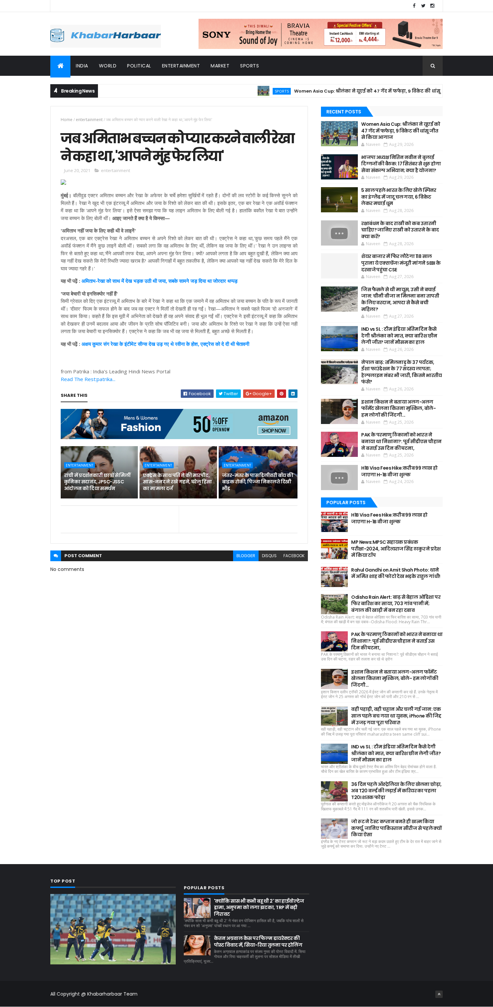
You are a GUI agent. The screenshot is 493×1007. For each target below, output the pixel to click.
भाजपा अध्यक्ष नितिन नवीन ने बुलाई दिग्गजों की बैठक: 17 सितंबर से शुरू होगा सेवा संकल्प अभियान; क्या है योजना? (401, 164)
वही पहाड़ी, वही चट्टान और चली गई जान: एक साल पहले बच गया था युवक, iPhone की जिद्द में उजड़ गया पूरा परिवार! (396, 716)
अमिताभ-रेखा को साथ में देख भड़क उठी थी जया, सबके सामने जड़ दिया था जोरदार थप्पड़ (159, 280)
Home (66, 119)
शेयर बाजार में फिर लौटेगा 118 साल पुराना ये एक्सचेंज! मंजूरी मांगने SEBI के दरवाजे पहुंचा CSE (400, 263)
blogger (245, 556)
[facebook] (414, 6)
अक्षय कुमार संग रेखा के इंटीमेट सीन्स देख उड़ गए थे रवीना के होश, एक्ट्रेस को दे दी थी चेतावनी (165, 343)
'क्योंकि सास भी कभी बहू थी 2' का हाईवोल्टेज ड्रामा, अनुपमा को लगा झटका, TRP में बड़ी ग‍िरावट (259, 907)
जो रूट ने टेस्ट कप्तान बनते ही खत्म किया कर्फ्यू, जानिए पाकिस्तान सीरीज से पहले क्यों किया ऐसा (396, 828)
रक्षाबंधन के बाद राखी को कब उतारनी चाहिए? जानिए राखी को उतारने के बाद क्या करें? (400, 230)
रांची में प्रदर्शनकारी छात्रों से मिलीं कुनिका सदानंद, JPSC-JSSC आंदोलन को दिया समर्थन (97, 482)
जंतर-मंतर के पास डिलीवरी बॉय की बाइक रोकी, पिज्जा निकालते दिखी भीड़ (257, 482)
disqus (269, 556)
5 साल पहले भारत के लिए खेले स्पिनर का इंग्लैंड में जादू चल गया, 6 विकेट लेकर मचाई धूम (398, 197)
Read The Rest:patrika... (88, 379)
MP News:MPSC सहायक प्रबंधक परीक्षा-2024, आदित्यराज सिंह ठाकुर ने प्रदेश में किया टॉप (395, 549)
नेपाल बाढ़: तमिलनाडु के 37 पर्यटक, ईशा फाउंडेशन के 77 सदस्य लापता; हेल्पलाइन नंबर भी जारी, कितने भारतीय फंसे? (401, 372)
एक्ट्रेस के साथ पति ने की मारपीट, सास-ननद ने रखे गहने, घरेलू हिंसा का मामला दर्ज (177, 482)
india (82, 65)
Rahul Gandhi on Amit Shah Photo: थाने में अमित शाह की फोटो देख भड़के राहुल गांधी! (395, 573)
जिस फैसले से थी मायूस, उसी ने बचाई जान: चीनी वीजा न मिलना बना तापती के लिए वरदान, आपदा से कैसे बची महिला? (400, 299)
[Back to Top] (439, 994)
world (108, 65)
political (139, 65)
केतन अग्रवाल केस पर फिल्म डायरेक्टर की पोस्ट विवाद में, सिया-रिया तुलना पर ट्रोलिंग (258, 941)
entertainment (181, 65)
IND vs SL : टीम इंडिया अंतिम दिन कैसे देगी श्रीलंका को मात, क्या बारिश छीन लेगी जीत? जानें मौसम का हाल (399, 336)
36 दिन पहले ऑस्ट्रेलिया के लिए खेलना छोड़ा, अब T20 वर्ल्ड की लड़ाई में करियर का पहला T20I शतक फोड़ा (396, 791)
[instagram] (432, 6)
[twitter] (423, 6)
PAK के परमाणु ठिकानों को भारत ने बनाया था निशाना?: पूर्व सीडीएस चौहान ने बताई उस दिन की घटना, (401, 441)
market (220, 65)
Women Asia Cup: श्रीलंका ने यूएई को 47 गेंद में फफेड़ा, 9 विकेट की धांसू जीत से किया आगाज (366, 91)
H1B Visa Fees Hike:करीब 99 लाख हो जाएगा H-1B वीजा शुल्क (399, 471)
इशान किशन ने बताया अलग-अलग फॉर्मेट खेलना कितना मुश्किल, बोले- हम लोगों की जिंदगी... (398, 408)
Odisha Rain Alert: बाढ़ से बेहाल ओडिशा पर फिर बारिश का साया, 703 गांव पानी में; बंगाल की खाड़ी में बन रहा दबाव (395, 604)
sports (249, 65)
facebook (294, 556)
